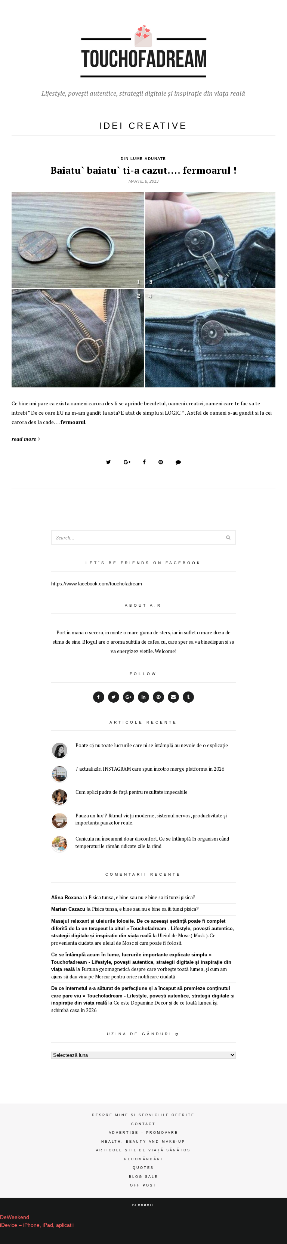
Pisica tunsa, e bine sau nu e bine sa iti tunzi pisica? (142, 897)
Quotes (143, 1168)
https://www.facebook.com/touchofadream (96, 584)
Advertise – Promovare (143, 1133)
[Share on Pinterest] (160, 462)
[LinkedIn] (143, 697)
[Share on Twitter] (108, 462)
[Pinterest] (158, 697)
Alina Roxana (66, 897)
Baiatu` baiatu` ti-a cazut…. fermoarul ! (143, 170)
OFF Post (143, 1185)
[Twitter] (113, 697)
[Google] (128, 697)
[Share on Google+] (127, 462)
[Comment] (178, 462)
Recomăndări (143, 1159)
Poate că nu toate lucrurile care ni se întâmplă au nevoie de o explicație (151, 745)
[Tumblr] (188, 697)
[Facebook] (98, 697)
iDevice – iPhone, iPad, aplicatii (37, 1225)
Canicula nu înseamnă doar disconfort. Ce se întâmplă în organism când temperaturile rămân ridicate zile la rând (152, 842)
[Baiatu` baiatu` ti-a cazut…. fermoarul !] (144, 383)
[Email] (173, 697)
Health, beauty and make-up (143, 1142)
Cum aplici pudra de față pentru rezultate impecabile (131, 792)
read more (24, 438)
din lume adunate (143, 159)
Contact (143, 1124)
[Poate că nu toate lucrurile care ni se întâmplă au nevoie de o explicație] (59, 751)
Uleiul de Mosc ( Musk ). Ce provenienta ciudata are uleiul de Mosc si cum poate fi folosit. (133, 939)
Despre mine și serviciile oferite (143, 1115)
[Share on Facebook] (144, 462)
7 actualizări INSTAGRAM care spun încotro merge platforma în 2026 (149, 768)
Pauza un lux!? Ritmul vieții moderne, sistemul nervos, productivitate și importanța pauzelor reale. (151, 819)
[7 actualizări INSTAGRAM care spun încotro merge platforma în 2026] (59, 775)
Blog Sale (143, 1177)
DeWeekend (14, 1217)
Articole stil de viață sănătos (143, 1150)
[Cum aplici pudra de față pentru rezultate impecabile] (59, 798)
